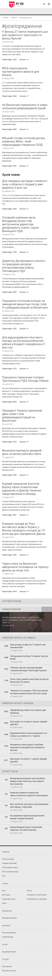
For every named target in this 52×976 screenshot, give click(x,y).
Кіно (4, 891)
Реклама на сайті (9, 971)
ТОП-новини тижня (10, 867)
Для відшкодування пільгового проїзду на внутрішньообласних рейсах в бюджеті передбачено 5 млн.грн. (23, 342)
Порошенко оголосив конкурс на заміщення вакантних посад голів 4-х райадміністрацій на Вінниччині (25, 304)
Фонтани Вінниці (9, 933)
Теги (4, 876)
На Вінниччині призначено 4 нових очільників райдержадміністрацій (24, 106)
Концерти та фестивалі (37, 895)
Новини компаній (9, 863)
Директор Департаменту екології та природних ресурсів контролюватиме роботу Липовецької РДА (23, 266)
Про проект (7, 966)
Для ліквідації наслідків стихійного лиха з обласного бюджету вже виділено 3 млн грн (24, 184)
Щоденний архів (9, 952)
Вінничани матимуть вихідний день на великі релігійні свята (22, 452)
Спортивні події (8, 899)
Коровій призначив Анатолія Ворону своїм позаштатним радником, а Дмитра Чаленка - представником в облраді (22, 488)
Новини (14, 18)
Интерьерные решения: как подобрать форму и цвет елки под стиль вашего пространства (27, 781)
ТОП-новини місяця (10, 872)
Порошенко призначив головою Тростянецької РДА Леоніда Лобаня (25, 379)
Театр (29, 891)
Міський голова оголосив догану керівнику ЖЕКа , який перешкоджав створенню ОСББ (23, 141)
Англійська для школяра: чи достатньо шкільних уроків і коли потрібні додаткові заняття (21, 620)
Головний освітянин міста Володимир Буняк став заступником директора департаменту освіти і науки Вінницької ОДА (20, 224)
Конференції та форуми (37, 899)
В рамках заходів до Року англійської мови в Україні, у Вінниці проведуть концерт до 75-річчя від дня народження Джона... (24, 528)
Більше (23, 59)
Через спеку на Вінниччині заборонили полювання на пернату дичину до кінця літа (25, 567)
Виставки (6, 895)
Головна (5, 18)
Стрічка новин (8, 859)
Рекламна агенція (9, 918)
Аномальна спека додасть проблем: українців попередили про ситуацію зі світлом (27, 747)
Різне (4, 903)
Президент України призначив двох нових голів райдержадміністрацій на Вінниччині (22, 415)
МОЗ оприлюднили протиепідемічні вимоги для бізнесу (20, 72)
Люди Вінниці (7, 937)
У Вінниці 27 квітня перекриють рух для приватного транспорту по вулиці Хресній (25, 35)
